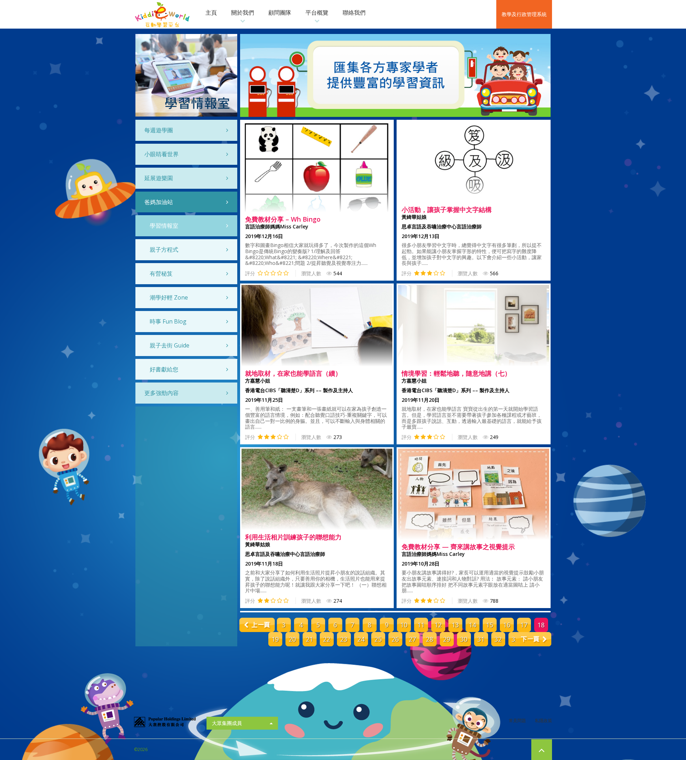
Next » (533, 639)
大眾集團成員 (227, 723)
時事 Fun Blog (168, 321)
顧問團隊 (279, 12)
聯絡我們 (354, 12)
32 (498, 639)
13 (455, 625)
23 (343, 639)
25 (378, 639)
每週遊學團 (158, 130)
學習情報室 (164, 226)
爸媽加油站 (158, 202)
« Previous (257, 625)
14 (472, 625)
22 (326, 639)
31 (480, 639)
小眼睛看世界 (161, 154)
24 (360, 639)
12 (438, 625)
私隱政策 (543, 720)
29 (446, 639)
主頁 (211, 12)
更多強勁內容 (161, 393)
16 (506, 625)
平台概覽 (316, 12)
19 (275, 639)
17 (523, 625)
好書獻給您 (164, 369)
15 (489, 625)
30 (463, 639)
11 (420, 625)
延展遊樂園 (158, 178)
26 (395, 639)
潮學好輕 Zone (169, 297)
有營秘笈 (161, 273)
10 (403, 625)
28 (429, 639)
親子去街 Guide (169, 345)
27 (412, 639)
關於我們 (242, 12)
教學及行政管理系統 (524, 14)
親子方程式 (164, 249)
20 (292, 639)
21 (309, 639)
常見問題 (517, 720)
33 (515, 639)
